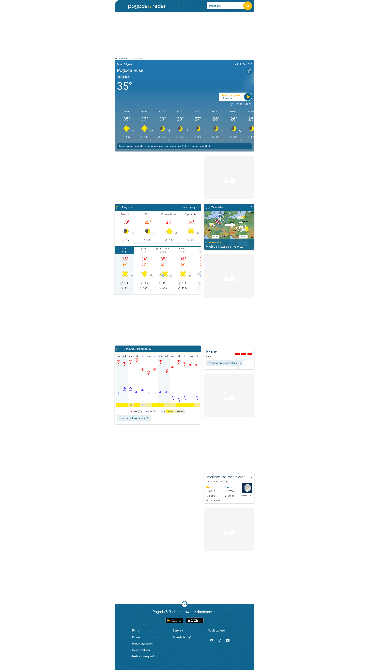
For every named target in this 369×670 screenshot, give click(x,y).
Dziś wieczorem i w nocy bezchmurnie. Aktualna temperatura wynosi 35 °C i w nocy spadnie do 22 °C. (164, 146)
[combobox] (227, 5)
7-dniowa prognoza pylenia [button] (223, 363)
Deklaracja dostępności (144, 656)
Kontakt (136, 637)
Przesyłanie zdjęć (182, 637)
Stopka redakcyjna (141, 650)
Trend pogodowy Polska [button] (132, 418)
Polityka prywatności (142, 643)
